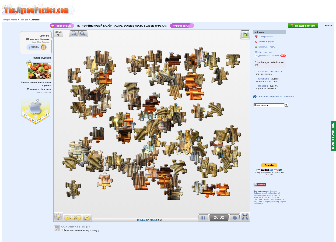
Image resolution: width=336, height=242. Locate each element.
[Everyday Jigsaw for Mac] (36, 110)
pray (265, 201)
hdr (267, 199)
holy (255, 201)
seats (260, 201)
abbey (276, 201)
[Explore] (36, 47)
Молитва (257, 197)
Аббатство (266, 197)
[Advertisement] (205, 9)
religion (283, 201)
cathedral (280, 199)
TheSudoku (262, 86)
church (273, 199)
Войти (328, 25)
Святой (276, 193)
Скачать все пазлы (266, 47)
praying (270, 201)
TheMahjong (262, 78)
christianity (258, 204)
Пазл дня (24, 20)
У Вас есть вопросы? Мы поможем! (275, 96)
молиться (276, 195)
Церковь (273, 191)
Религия (275, 197)
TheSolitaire (262, 71)
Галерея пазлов (10, 20)
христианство (260, 199)
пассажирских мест (262, 195)
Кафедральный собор (263, 193)
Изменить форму (266, 41)
